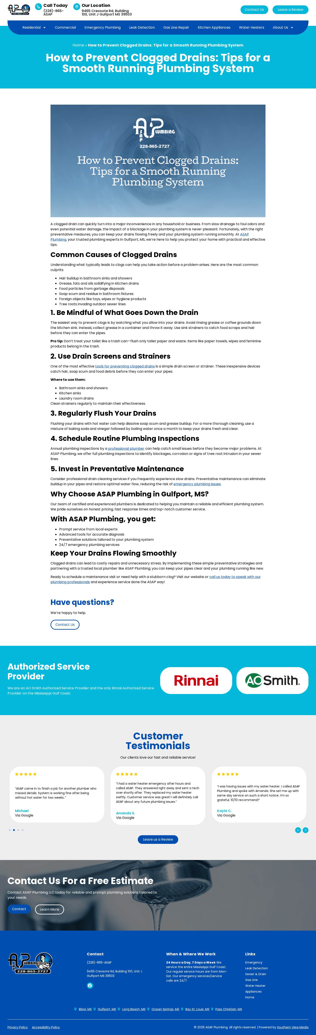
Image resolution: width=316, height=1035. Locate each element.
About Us (280, 27)
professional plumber (126, 448)
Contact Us (254, 9)
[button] (298, 830)
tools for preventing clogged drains (125, 366)
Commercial (65, 27)
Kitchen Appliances (214, 27)
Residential (31, 27)
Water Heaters (251, 27)
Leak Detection (142, 27)
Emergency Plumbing (102, 27)
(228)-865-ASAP (53, 12)
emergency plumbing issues (197, 484)
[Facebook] (90, 985)
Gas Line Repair (176, 27)
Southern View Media (292, 1027)
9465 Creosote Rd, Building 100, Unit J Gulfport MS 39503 (107, 12)
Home (78, 45)
